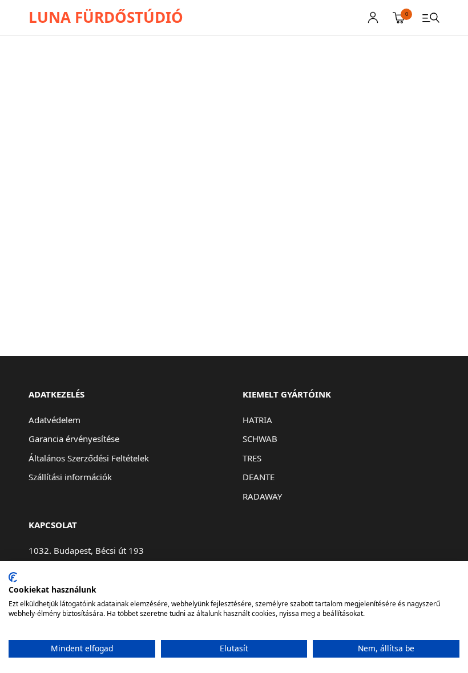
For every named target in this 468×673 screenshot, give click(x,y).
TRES (252, 458)
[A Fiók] (373, 17)
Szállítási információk (70, 477)
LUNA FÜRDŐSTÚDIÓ (106, 17)
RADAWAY (262, 496)
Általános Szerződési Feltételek (89, 458)
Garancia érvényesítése (74, 438)
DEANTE (259, 477)
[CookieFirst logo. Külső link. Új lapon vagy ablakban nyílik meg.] (13, 577)
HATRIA (257, 419)
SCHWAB (260, 438)
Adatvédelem (54, 419)
